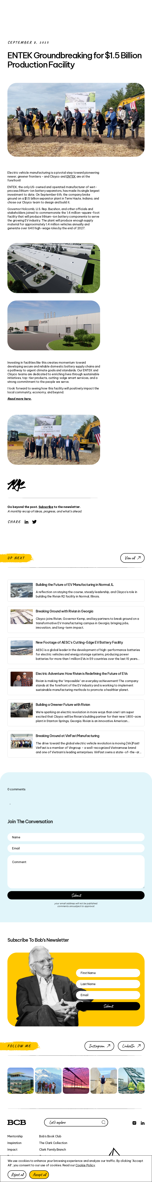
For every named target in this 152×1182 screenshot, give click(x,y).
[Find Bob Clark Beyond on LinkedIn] (143, 1122)
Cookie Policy (85, 1165)
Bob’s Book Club (50, 1136)
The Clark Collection (53, 1143)
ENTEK (71, 176)
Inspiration (14, 1143)
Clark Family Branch (52, 1149)
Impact (12, 1149)
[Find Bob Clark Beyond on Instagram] (134, 1122)
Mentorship (15, 1136)
